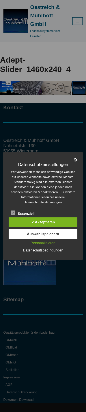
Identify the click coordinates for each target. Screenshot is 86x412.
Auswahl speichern (43, 234)
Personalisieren (43, 243)
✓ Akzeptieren (43, 222)
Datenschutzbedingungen (43, 250)
